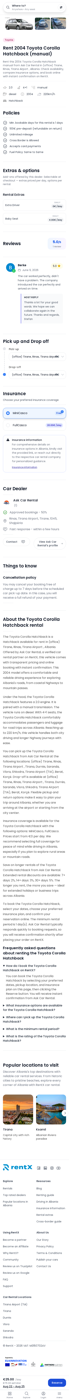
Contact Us (43, 1266)
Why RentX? (10, 1253)
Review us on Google (16, 1273)
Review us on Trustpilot (17, 1266)
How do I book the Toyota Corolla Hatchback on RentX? (29, 968)
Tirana (7, 1311)
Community (11, 1259)
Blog (39, 1188)
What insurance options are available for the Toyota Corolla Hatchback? (32, 1007)
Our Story (42, 1240)
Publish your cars (47, 1259)
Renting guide (45, 1195)
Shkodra (8, 1337)
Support (8, 1286)
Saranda (8, 1331)
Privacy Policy (45, 1246)
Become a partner (14, 1240)
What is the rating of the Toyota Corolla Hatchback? (34, 1038)
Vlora (6, 1324)
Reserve (57, 1383)
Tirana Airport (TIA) (15, 1304)
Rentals (7, 1188)
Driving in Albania (47, 1202)
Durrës (7, 1317)
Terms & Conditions (49, 1253)
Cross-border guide (48, 1221)
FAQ (5, 1279)
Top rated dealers (14, 1195)
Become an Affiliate (16, 1246)
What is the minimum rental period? (32, 1029)
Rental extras (44, 1215)
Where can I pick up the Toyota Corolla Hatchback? (33, 1019)
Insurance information (24, 467)
